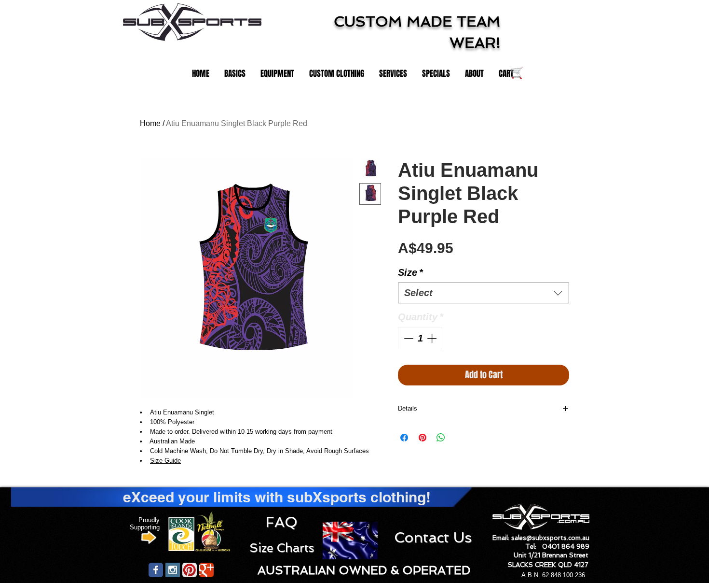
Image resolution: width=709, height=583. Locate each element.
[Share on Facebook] (404, 437)
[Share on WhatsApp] (441, 437)
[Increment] (432, 338)
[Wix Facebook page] (156, 570)
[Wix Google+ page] (206, 570)
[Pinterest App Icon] (189, 570)
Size (410, 272)
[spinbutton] (420, 338)
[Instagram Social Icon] (172, 570)
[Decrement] (407, 338)
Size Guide (165, 460)
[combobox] (483, 293)
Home (150, 123)
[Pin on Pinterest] (422, 437)
